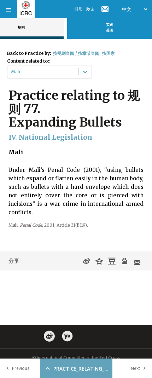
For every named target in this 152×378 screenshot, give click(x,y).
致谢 (90, 8)
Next (135, 368)
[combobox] (11, 72)
